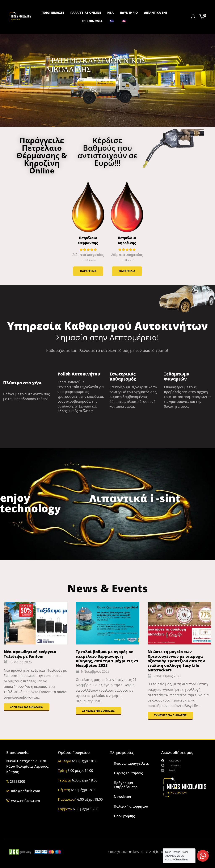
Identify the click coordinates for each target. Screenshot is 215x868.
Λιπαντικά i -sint (134, 498)
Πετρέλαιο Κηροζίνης (127, 240)
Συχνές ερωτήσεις (128, 773)
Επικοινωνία (92, 21)
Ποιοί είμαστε (53, 13)
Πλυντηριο (129, 13)
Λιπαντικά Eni (155, 13)
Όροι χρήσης (124, 816)
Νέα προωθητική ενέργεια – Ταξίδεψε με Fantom (31, 654)
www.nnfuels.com (25, 800)
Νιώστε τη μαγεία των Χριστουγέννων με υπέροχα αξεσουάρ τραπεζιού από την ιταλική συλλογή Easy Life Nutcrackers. (176, 660)
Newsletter (122, 796)
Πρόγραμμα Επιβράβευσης (125, 784)
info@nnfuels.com (25, 791)
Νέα (110, 13)
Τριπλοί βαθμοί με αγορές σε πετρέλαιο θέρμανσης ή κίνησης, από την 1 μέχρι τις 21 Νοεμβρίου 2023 (107, 658)
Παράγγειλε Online (85, 13)
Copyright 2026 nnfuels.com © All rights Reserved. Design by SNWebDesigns (158, 852)
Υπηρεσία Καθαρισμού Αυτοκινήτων (107, 326)
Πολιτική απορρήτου (131, 806)
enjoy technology (30, 503)
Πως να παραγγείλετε (131, 763)
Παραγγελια (88, 271)
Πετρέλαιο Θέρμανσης (88, 240)
